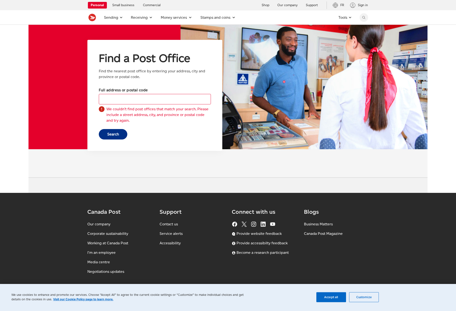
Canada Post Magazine (323, 233)
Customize (364, 297)
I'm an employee (101, 252)
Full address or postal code (123, 90)
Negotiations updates (105, 271)
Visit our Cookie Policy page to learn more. (83, 299)
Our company (98, 224)
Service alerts (171, 233)
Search (113, 134)
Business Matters (318, 224)
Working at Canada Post (107, 243)
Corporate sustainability (107, 233)
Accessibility (170, 243)
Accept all (331, 297)
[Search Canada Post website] (364, 17)
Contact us (169, 224)
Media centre (98, 262)
